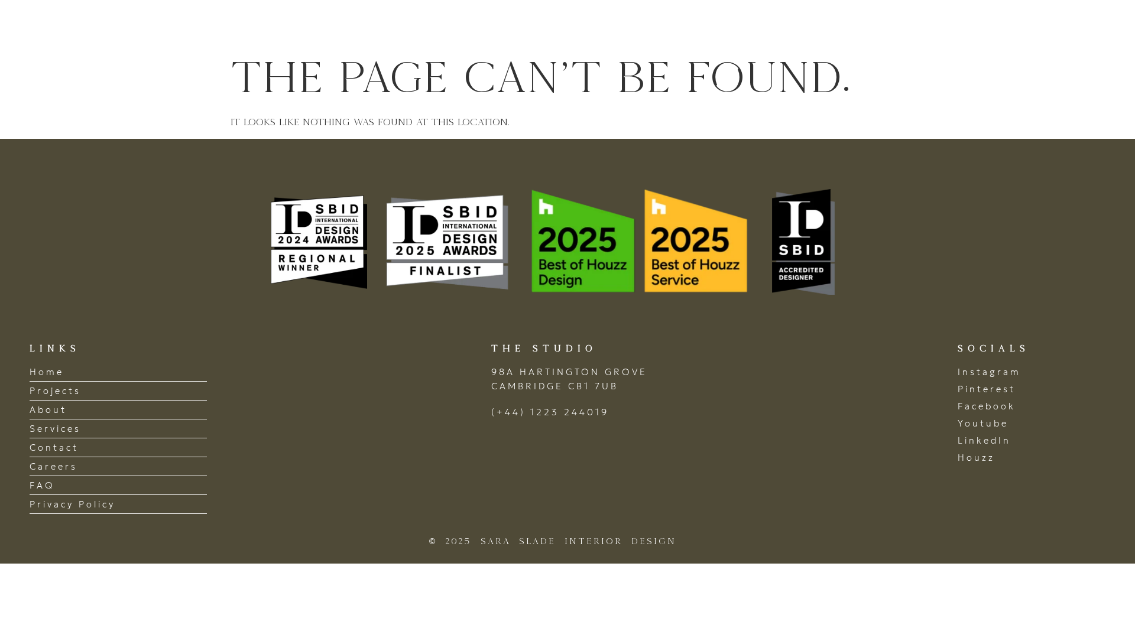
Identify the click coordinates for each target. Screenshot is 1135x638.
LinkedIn (984, 440)
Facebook (987, 406)
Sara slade (94, 25)
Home (705, 25)
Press (994, 25)
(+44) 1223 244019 (550, 412)
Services (923, 25)
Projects (776, 25)
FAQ (42, 485)
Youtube (983, 423)
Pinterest (987, 389)
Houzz (976, 457)
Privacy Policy (72, 504)
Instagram (989, 371)
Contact (1065, 25)
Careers (53, 466)
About (850, 25)
